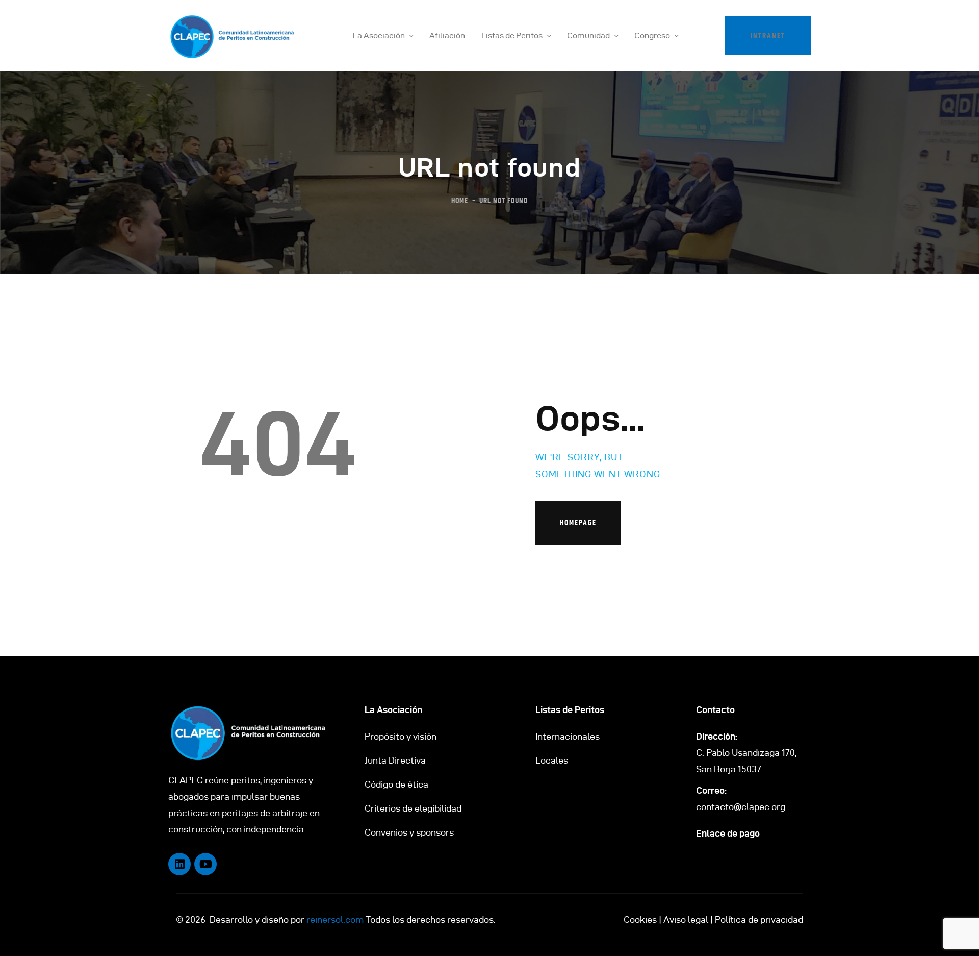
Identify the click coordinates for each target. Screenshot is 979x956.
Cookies (640, 919)
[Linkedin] (179, 864)
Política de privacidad (759, 919)
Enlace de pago (728, 833)
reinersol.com (335, 919)
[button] (768, 35)
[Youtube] (205, 864)
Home (459, 200)
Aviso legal (685, 919)
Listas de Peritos (569, 710)
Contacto (715, 710)
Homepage (578, 522)
